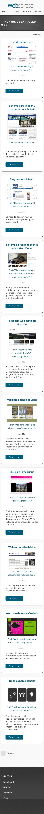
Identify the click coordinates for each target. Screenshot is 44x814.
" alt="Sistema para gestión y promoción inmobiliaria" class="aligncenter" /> (22, 142)
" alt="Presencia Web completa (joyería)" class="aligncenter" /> (22, 353)
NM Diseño (7, 792)
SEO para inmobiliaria (22, 471)
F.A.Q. (5, 798)
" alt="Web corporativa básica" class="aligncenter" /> (22, 573)
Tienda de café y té (22, 42)
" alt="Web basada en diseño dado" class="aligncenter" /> (22, 641)
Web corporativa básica (22, 547)
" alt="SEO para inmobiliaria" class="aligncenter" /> (22, 499)
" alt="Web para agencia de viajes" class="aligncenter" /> (22, 426)
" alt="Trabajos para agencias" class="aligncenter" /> (21, 709)
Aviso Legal (8, 782)
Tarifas (16, 12)
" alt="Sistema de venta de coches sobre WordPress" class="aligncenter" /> (22, 273)
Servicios (6, 12)
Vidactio (6, 787)
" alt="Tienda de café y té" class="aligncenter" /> (22, 68)
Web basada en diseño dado (22, 613)
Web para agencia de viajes (22, 399)
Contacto (38, 12)
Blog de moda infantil (22, 179)
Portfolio (27, 12)
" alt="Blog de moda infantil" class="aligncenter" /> (22, 205)
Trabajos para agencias (22, 680)
